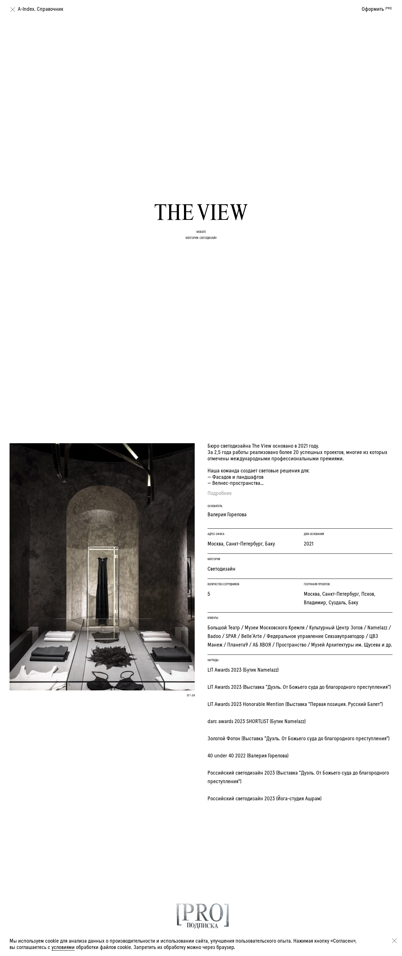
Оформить (377, 9)
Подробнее (220, 493)
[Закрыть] (394, 940)
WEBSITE (201, 232)
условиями (63, 947)
